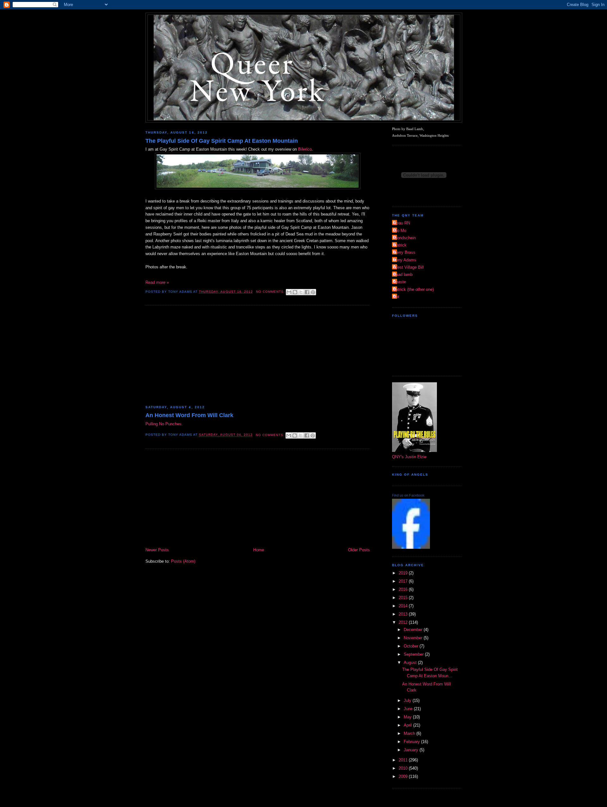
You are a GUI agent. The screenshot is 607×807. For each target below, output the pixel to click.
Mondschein (405, 237)
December (414, 629)
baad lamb (403, 274)
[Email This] (289, 292)
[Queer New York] (411, 547)
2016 (404, 589)
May (408, 717)
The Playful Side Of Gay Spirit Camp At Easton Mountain (221, 141)
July (408, 700)
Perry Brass (404, 252)
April (408, 725)
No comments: (271, 291)
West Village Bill (409, 267)
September (414, 654)
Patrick (400, 245)
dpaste (400, 281)
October (412, 646)
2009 (404, 776)
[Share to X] (301, 292)
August (411, 662)
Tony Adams (405, 260)
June (409, 708)
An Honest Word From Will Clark (189, 415)
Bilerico (305, 149)
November (414, 637)
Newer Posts (157, 549)
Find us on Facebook (408, 495)
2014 (404, 606)
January (412, 750)
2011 (404, 760)
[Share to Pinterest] (313, 292)
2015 (404, 597)
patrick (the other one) (414, 289)
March (410, 733)
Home (258, 549)
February (412, 741)
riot (396, 296)
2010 (404, 768)
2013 (404, 614)
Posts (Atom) (183, 561)
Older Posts (359, 549)
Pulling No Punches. (164, 424)
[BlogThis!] (295, 292)
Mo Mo (400, 230)
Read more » (157, 282)
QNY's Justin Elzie (409, 456)
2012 (404, 622)
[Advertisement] (257, 356)
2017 (404, 581)
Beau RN (402, 223)
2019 (404, 573)
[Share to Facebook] (307, 292)
